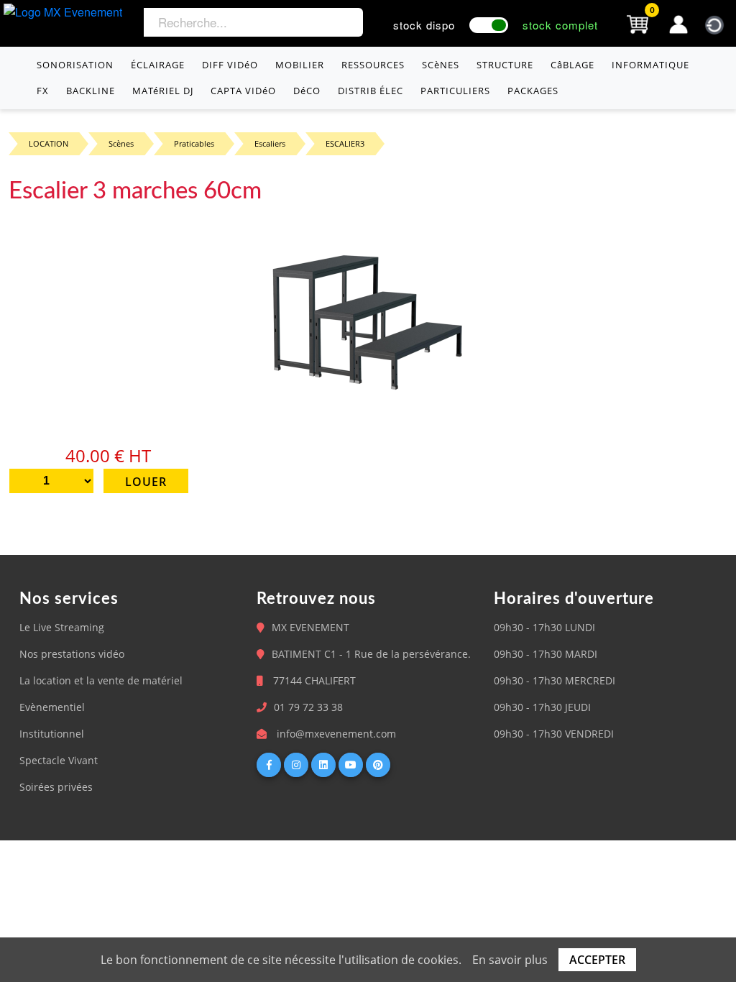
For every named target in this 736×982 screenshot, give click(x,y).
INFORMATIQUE (650, 64)
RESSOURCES (373, 64)
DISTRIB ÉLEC (370, 90)
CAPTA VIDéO (243, 90)
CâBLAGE (572, 64)
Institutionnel (51, 733)
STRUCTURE (505, 64)
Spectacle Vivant (58, 760)
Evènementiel (52, 707)
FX (43, 90)
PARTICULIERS (455, 90)
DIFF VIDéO (230, 64)
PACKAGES (532, 90)
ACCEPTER (597, 960)
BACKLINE (90, 90)
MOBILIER (299, 64)
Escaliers (269, 143)
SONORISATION (75, 64)
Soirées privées (56, 787)
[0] (638, 22)
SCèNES (440, 64)
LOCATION (48, 143)
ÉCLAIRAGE (158, 64)
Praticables (194, 143)
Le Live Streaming (61, 627)
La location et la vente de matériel (101, 680)
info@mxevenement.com (336, 733)
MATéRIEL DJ (162, 90)
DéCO (307, 90)
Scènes (121, 143)
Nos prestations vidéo (71, 654)
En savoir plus (510, 960)
